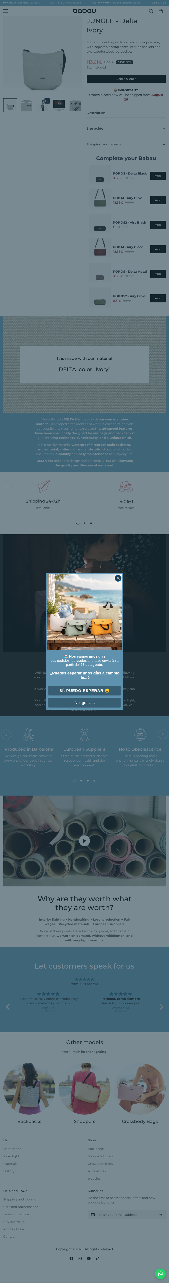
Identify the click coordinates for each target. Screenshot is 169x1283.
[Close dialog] (118, 578)
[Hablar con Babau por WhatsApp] (160, 1274)
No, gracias (85, 703)
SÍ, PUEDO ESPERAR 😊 (84, 690)
